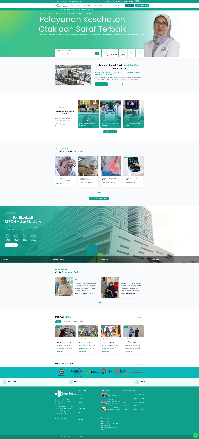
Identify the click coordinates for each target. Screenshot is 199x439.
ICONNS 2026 (129, 5)
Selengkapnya (10, 245)
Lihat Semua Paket (137, 154)
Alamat (80, 402)
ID (138, 1)
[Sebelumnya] (56, 124)
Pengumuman (67, 321)
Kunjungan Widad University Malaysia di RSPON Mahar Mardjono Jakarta (132, 343)
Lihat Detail (59, 183)
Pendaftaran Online (142, 5)
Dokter (73, 5)
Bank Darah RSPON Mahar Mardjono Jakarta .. (114, 409)
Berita (75, 321)
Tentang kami (81, 398)
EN (136, 1)
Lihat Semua (139, 317)
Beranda (80, 395)
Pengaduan (116, 5)
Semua (58, 321)
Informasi (94, 5)
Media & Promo (103, 5)
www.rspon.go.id (61, 413)
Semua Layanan (111, 131)
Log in (142, 1)
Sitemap (80, 416)
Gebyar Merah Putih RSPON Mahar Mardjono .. (114, 395)
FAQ (79, 412)
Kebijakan (80, 419)
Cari (97, 53)
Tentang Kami (86, 5)
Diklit (110, 5)
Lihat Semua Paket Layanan (99, 198)
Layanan (79, 5)
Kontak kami (99, 43)
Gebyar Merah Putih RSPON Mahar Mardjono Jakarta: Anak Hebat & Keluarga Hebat (65, 343)
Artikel (81, 321)
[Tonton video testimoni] (64, 287)
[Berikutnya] (60, 124)
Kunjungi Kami (116, 84)
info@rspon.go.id (64, 411)
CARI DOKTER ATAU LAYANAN (64, 50)
